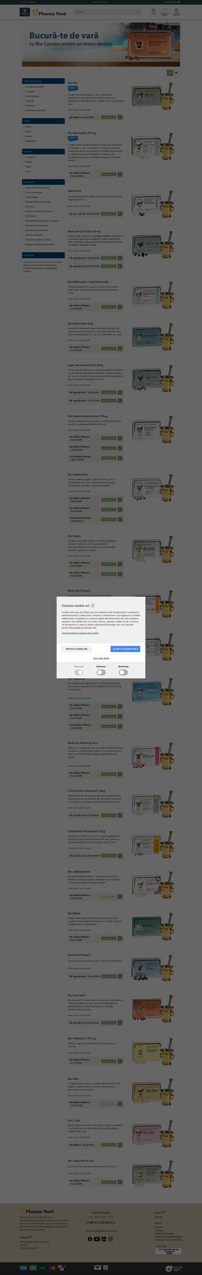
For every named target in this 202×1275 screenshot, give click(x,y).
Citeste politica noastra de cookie (80, 633)
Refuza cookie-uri (76, 649)
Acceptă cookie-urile (125, 649)
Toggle (78, 672)
